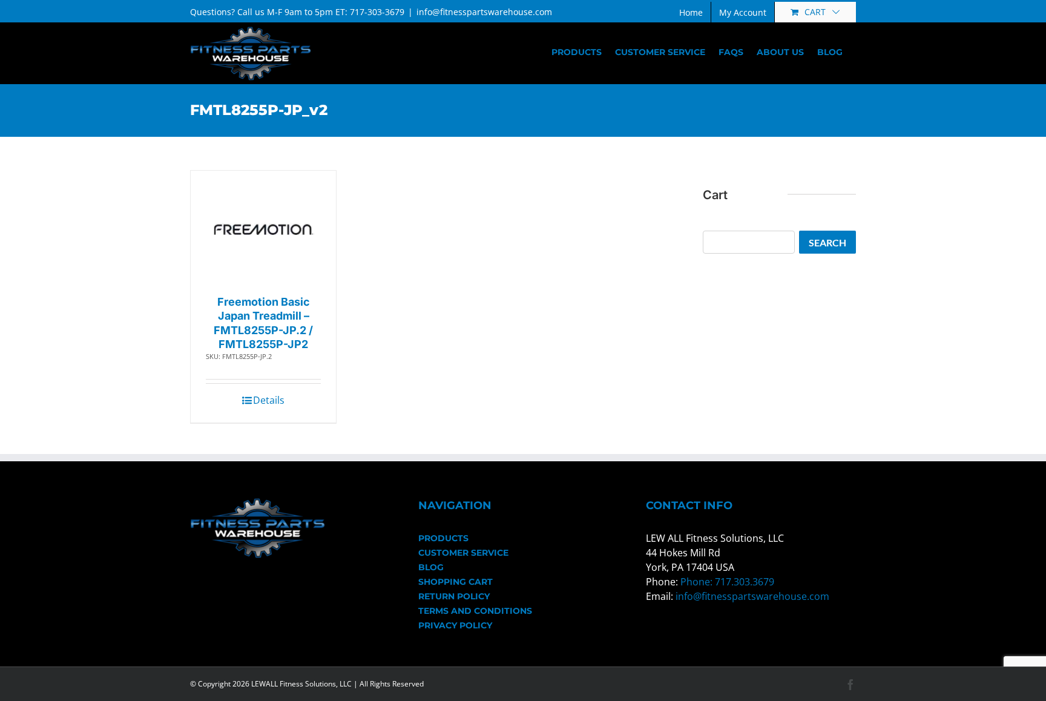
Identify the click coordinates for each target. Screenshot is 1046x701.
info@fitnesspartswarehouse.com (484, 12)
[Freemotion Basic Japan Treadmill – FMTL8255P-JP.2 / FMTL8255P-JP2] (264, 230)
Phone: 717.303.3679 (727, 581)
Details (269, 400)
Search (827, 242)
